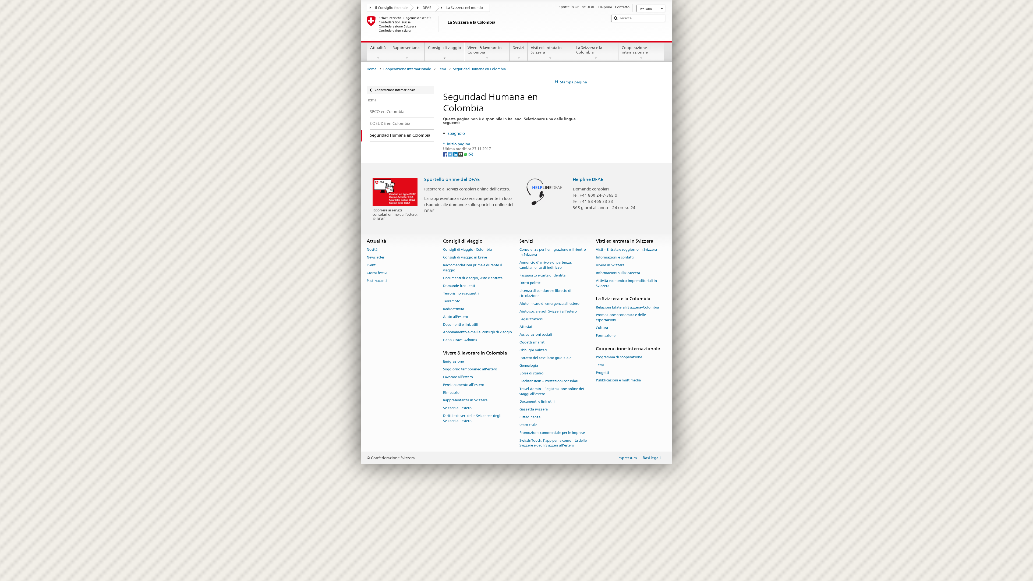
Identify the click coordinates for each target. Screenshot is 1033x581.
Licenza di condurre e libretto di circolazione (545, 293)
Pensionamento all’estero (463, 385)
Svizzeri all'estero (457, 408)
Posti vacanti (377, 281)
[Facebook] (445, 154)
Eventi (372, 265)
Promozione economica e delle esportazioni (621, 317)
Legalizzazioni (531, 319)
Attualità (378, 47)
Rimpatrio (451, 393)
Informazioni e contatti (615, 258)
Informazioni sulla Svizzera (618, 273)
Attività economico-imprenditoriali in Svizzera (626, 283)
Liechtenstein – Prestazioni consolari (548, 381)
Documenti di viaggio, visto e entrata (473, 278)
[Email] (471, 154)
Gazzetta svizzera (533, 410)
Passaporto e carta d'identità (542, 275)
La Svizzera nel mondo (464, 8)
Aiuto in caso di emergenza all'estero (549, 304)
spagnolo (456, 133)
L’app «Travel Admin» (460, 340)
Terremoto (451, 301)
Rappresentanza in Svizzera (465, 400)
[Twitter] (450, 154)
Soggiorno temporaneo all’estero (470, 369)
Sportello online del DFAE (452, 179)
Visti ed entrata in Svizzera (546, 49)
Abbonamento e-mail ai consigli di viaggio (477, 332)
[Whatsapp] (466, 154)
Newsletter (375, 258)
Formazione (605, 336)
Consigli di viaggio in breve (465, 258)
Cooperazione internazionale (635, 49)
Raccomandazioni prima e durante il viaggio (472, 267)
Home (371, 69)
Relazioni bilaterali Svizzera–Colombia (627, 307)
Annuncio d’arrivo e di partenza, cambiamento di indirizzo (545, 265)
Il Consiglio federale (391, 8)
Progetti (602, 373)
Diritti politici (530, 283)
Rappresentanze (407, 47)
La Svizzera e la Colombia (589, 49)
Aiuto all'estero (455, 317)
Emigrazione (453, 362)
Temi (442, 69)
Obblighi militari (533, 350)
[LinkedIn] (455, 154)
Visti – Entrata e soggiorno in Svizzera (626, 250)
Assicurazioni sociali (535, 334)
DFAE (427, 8)
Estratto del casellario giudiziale (545, 358)
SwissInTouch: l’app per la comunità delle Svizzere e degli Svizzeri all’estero (553, 443)
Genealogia (528, 366)
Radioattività (453, 309)
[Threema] (461, 154)
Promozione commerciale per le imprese (552, 433)
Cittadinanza (529, 417)
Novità (372, 250)
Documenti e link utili (460, 325)
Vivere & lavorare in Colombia (485, 49)
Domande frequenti (459, 286)
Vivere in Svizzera (610, 265)
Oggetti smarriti (532, 342)
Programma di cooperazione (619, 357)
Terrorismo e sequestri (461, 294)
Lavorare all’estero (458, 377)
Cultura (602, 328)
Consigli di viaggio (444, 47)
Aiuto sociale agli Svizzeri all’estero (548, 311)
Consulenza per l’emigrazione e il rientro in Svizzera (552, 252)
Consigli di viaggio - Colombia (467, 250)
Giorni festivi (377, 273)
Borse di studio (531, 373)
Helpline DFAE (588, 179)
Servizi (518, 47)
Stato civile (528, 425)
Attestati (526, 327)
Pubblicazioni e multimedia (618, 380)
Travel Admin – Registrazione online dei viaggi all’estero (551, 391)
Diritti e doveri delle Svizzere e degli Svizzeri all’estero (472, 418)
